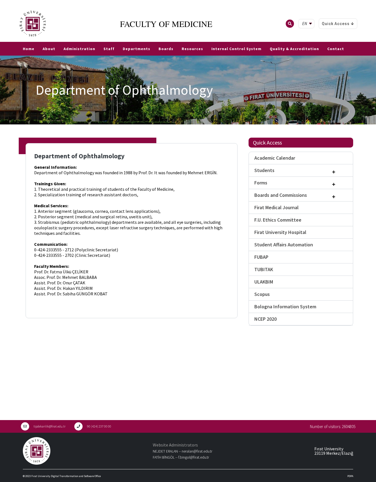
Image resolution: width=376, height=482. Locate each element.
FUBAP (261, 257)
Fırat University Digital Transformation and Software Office (66, 476)
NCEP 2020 (265, 319)
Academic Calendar (274, 158)
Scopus (262, 294)
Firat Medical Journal (276, 207)
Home (28, 48)
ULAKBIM (263, 282)
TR (3, 39)
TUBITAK (263, 269)
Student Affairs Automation (283, 244)
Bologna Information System (285, 306)
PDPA (350, 476)
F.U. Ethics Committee (277, 220)
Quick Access (336, 23)
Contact (335, 48)
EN (10, 39)
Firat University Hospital (280, 232)
